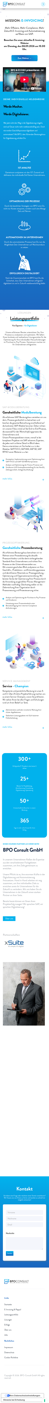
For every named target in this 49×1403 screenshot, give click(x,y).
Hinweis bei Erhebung (14, 1400)
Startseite (8, 1304)
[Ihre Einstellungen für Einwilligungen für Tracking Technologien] (44, 1400)
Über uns (9, 918)
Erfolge (7, 1324)
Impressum (8, 1347)
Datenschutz (9, 1352)
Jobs (6, 1334)
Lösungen (8, 1319)
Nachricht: (10, 1233)
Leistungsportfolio (11, 1314)
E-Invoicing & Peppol (12, 1309)
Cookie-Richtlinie (11, 1357)
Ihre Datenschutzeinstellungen (25, 1395)
